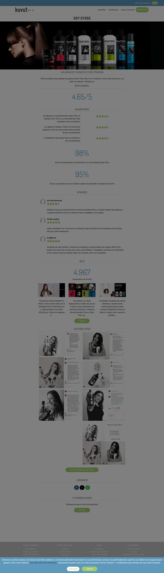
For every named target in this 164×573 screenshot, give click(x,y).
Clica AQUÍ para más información (43, 563)
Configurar (73, 569)
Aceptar (90, 569)
